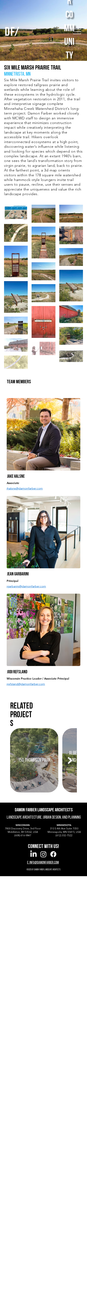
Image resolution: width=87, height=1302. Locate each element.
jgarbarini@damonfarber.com (26, 586)
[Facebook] (53, 854)
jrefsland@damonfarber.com (26, 684)
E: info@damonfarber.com (43, 863)
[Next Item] (70, 760)
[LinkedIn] (33, 854)
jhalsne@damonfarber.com (25, 488)
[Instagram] (43, 854)
